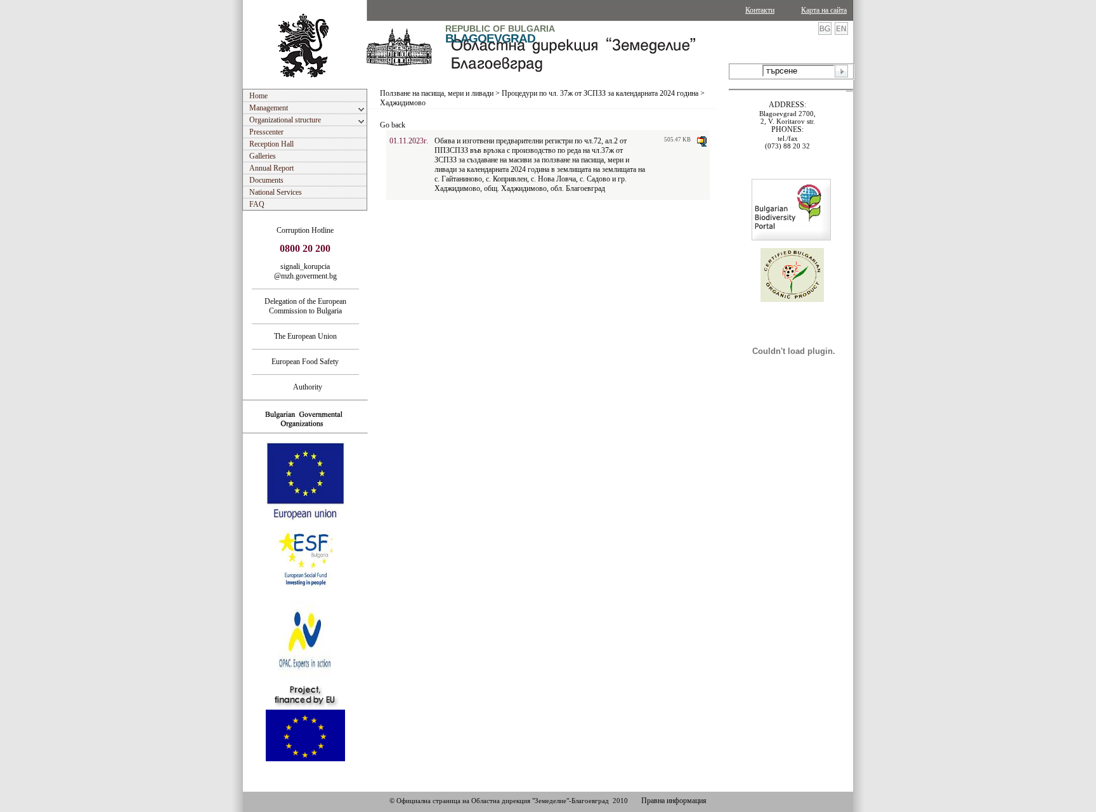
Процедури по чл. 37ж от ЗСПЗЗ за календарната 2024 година (600, 93)
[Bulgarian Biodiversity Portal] (791, 237)
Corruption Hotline (305, 230)
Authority (305, 387)
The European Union (305, 336)
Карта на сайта (824, 10)
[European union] (305, 518)
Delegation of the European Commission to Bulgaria (305, 306)
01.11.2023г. (408, 140)
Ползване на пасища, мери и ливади (436, 93)
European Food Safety (305, 361)
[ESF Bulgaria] (306, 597)
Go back (392, 125)
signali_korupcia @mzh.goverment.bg (305, 271)
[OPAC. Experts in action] (304, 678)
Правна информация (674, 800)
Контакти (759, 10)
